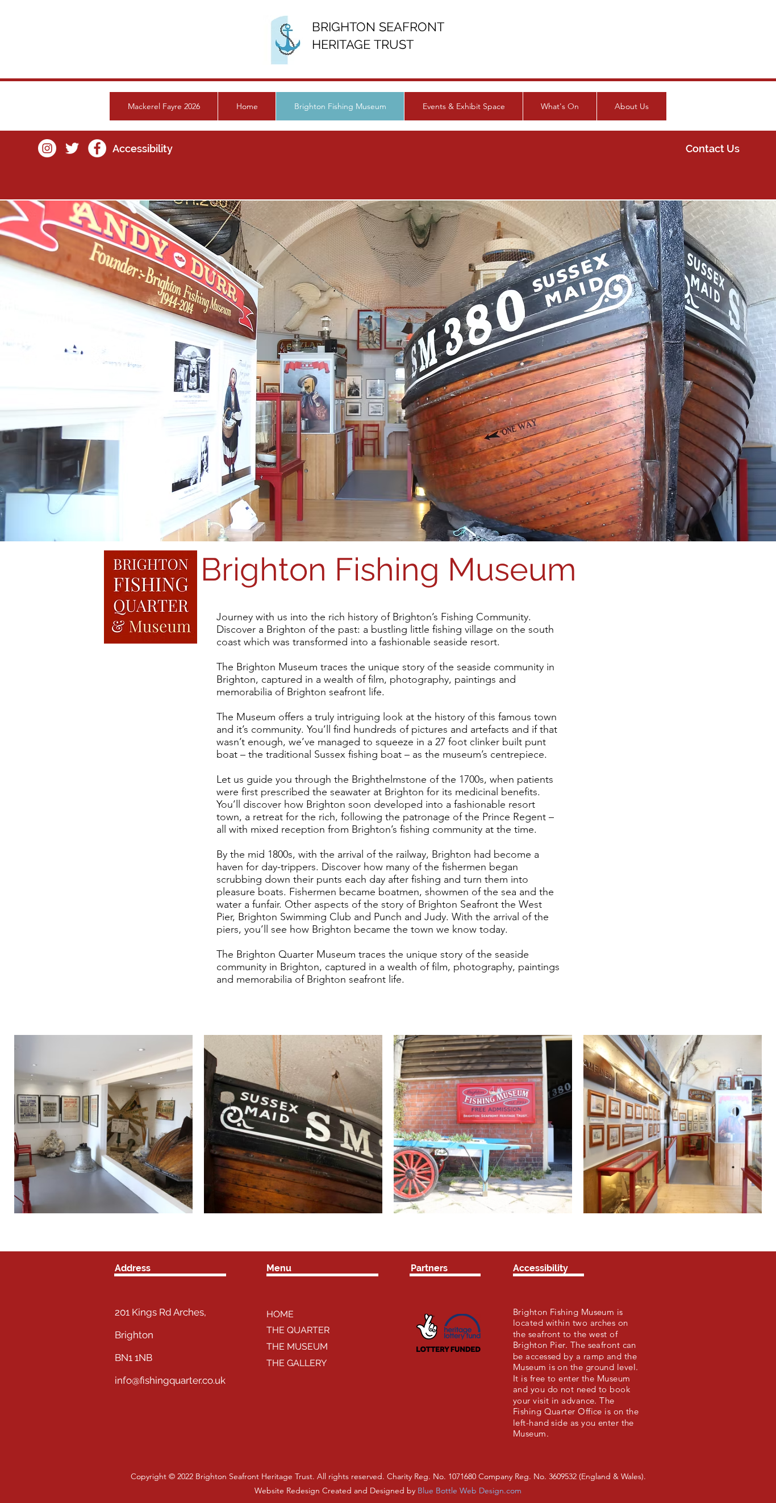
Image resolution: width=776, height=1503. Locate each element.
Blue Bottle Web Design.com (469, 1490)
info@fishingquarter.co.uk (170, 1380)
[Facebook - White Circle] (97, 148)
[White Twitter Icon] (72, 148)
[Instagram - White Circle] (47, 148)
